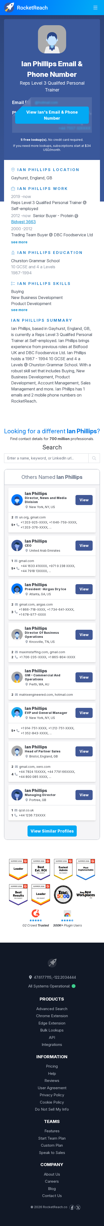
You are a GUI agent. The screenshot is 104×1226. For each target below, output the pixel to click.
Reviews (51, 1080)
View (84, 500)
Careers (52, 1181)
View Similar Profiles (52, 831)
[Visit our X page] (78, 1207)
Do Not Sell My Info (52, 1109)
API (52, 1037)
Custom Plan (52, 1145)
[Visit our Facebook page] (71, 1207)
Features (52, 1131)
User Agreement (52, 1087)
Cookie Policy (52, 1102)
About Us (52, 1174)
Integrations (52, 1044)
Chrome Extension (52, 1015)
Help (52, 1073)
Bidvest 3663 (23, 221)
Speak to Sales (52, 1152)
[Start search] (94, 458)
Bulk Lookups (52, 1030)
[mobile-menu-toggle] (95, 7)
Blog (52, 1188)
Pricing (52, 1066)
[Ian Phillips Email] (17, 677)
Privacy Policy (52, 1094)
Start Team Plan (52, 1138)
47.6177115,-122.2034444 (54, 977)
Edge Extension (51, 1023)
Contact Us (52, 1195)
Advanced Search (51, 1008)
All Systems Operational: (49, 986)
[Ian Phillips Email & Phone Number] (52, 39)
